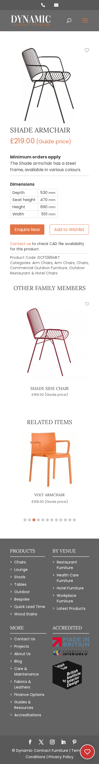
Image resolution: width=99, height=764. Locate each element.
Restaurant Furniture (67, 564)
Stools (19, 577)
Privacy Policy (61, 756)
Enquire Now (27, 229)
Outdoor (22, 591)
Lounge (21, 569)
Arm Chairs (42, 262)
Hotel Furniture (70, 588)
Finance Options (29, 694)
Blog (18, 661)
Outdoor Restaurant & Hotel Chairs (47, 270)
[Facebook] (30, 742)
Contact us (20, 243)
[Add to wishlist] (84, 53)
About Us (22, 653)
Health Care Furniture (68, 577)
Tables (20, 584)
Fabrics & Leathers (22, 684)
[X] (41, 742)
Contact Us (24, 639)
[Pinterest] (74, 742)
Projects (21, 646)
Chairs (82, 262)
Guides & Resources (23, 704)
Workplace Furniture (66, 598)
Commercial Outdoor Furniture (38, 267)
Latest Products (71, 608)
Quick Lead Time (29, 606)
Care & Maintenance (26, 671)
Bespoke (22, 599)
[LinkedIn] (63, 742)
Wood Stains (25, 614)
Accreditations (27, 715)
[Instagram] (52, 742)
